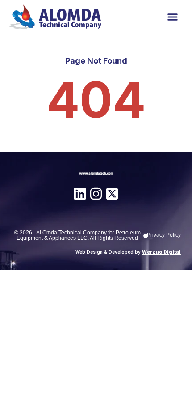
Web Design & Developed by (128, 252)
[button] (172, 17)
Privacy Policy (164, 235)
